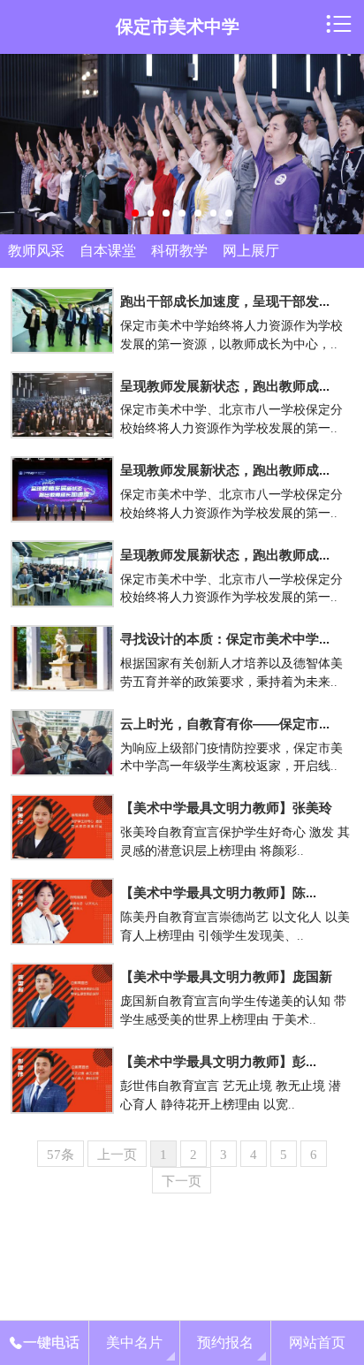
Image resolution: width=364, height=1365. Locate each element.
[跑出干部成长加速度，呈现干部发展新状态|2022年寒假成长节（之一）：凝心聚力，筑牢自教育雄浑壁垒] (62, 321)
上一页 (117, 1154)
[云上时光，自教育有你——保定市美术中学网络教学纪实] (62, 742)
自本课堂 (108, 251)
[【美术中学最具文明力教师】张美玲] (62, 827)
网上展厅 (251, 251)
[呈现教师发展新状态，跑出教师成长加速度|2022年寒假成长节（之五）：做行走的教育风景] (62, 573)
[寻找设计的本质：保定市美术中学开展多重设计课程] (62, 658)
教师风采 (36, 251)
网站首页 (317, 1342)
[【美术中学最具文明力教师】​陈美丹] (62, 911)
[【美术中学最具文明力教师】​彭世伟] (62, 1080)
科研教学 (179, 251)
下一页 (181, 1180)
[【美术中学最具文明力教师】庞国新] (62, 996)
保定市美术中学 (177, 26)
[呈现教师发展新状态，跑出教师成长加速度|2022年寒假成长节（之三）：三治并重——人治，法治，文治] (62, 404)
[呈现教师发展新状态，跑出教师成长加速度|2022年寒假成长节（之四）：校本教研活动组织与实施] (62, 489)
